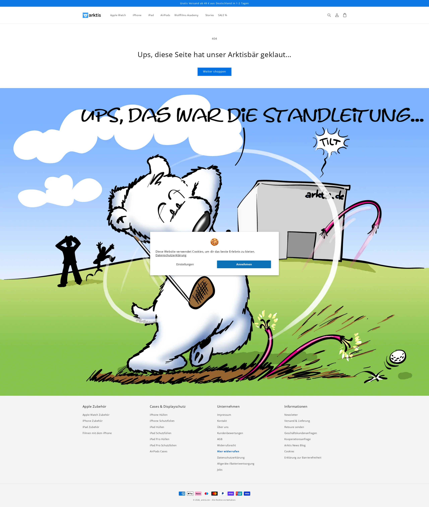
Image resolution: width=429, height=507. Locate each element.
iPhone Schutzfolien (162, 420)
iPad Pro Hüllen (159, 439)
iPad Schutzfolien (160, 433)
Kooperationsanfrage (297, 439)
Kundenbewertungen (230, 433)
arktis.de (205, 500)
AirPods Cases (158, 451)
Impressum (224, 414)
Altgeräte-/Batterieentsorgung (235, 463)
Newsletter (291, 414)
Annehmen (244, 264)
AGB (220, 439)
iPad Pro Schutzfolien (163, 445)
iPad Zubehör (91, 427)
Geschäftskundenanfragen (300, 433)
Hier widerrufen (228, 451)
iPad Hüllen (157, 427)
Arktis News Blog (294, 445)
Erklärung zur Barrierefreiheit (302, 457)
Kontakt (222, 420)
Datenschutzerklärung (171, 255)
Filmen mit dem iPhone (97, 433)
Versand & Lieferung (297, 420)
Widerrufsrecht (226, 445)
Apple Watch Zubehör (96, 414)
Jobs (220, 469)
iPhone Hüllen (158, 414)
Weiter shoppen (214, 71)
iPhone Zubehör (93, 420)
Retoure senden (294, 427)
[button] (329, 15)
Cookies (289, 451)
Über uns (223, 427)
